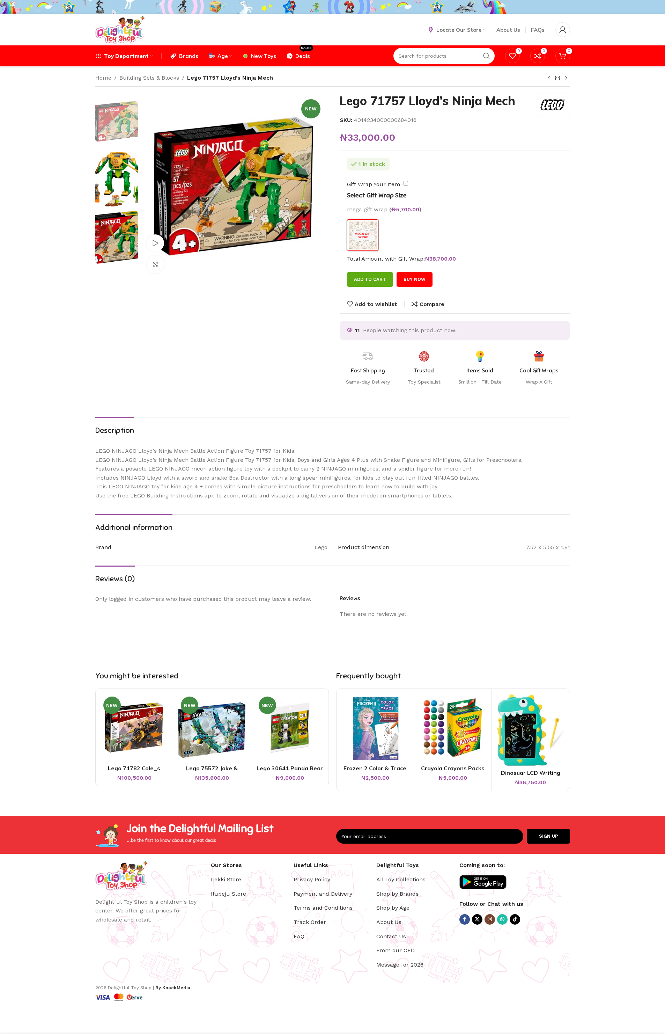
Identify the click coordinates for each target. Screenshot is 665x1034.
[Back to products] (557, 78)
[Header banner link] (332, 7)
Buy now (415, 279)
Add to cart (370, 279)
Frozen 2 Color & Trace (374, 768)
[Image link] (121, 875)
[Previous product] (549, 78)
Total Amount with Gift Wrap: (386, 258)
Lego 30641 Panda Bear (290, 768)
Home (103, 77)
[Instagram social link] (490, 919)
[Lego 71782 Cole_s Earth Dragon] (134, 727)
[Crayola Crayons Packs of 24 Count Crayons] (452, 727)
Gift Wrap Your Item (373, 184)
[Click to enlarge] (155, 264)
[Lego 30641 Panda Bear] (289, 727)
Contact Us (391, 936)
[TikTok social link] (515, 919)
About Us (388, 922)
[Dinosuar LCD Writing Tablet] (530, 730)
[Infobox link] (539, 368)
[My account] (563, 30)
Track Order (310, 922)
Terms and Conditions (323, 907)
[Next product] (566, 78)
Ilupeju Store (228, 893)
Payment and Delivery (323, 893)
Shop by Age (392, 907)
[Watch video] (155, 243)
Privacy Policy (312, 879)
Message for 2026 (399, 964)
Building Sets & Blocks (149, 77)
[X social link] (477, 919)
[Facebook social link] (464, 919)
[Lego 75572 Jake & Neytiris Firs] (211, 727)
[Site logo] (120, 29)
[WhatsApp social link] (502, 919)
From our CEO (395, 950)
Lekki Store (226, 879)
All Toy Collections (401, 879)
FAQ (299, 936)
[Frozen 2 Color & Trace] (375, 727)
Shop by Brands (397, 893)
